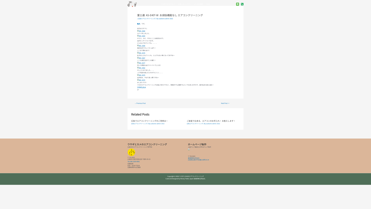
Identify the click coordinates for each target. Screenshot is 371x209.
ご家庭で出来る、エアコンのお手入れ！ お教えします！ (211, 120)
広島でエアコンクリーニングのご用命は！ (149, 120)
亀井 (138, 24)
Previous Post (140, 103)
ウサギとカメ (141, 87)
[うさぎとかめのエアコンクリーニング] (132, 4)
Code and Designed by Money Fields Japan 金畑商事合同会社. (186, 179)
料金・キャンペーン (184, 4)
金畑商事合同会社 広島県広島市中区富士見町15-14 (198, 159)
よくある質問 (198, 4)
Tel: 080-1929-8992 (134, 161)
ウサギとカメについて (168, 4)
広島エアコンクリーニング (146, 19)
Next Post (225, 103)
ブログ (208, 4)
